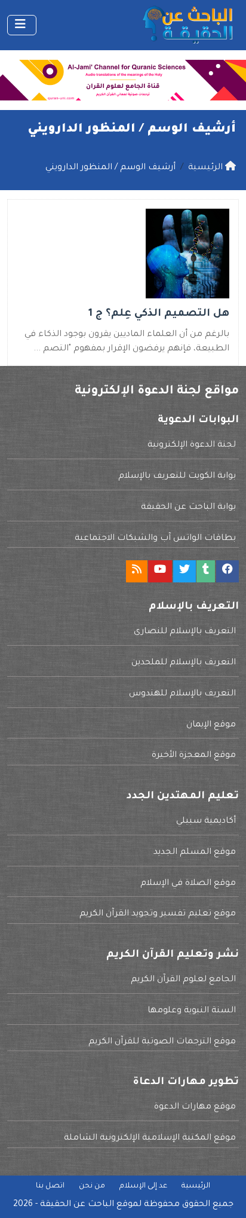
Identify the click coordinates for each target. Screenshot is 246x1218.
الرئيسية (196, 1186)
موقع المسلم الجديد (194, 852)
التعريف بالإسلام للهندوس (182, 694)
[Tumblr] (205, 571)
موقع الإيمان (211, 725)
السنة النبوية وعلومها (191, 1011)
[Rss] (136, 571)
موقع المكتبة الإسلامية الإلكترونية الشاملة (150, 1138)
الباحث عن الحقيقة (77, 1205)
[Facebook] (227, 571)
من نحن (92, 1186)
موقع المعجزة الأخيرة (194, 756)
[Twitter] (184, 571)
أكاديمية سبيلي (206, 821)
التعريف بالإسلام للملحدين (183, 663)
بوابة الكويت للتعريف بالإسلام (177, 476)
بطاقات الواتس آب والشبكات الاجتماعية (155, 539)
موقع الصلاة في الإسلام (188, 884)
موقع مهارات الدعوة (195, 1107)
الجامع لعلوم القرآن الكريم (183, 980)
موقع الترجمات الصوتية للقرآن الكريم (162, 1042)
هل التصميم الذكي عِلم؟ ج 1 (158, 314)
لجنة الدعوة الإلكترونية (191, 445)
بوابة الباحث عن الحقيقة (188, 507)
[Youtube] (160, 571)
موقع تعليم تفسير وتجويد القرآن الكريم (157, 914)
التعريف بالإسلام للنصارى (185, 632)
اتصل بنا (50, 1186)
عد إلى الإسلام (143, 1186)
